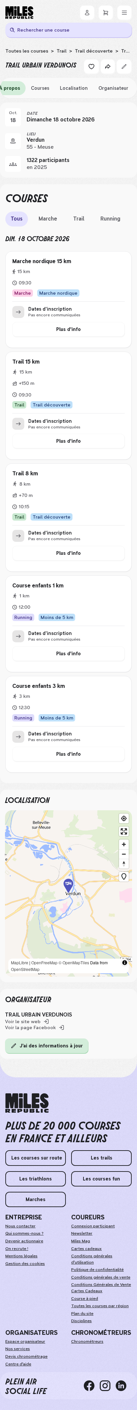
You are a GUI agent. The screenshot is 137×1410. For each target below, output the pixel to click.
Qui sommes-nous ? (24, 1233)
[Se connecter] (87, 12)
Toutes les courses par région (100, 1306)
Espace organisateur (25, 1341)
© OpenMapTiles (74, 962)
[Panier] (105, 12)
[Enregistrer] (91, 66)
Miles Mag (80, 1241)
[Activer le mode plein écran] (124, 831)
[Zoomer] (124, 844)
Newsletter (81, 1233)
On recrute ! (16, 1248)
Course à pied (84, 1298)
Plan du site (82, 1313)
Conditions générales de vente (100, 1277)
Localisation (74, 88)
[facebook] (92, 1385)
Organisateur (113, 88)
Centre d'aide (18, 1364)
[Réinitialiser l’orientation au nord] (124, 863)
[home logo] (27, 1103)
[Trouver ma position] (124, 818)
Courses (40, 88)
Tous (17, 219)
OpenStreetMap (25, 969)
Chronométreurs (87, 1341)
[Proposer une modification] (124, 66)
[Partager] (107, 66)
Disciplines (81, 1321)
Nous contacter (20, 1226)
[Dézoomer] (124, 854)
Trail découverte (94, 51)
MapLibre (19, 962)
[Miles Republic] (19, 12)
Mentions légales (21, 1256)
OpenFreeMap (44, 962)
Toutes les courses (26, 51)
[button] (68, 893)
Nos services (17, 1348)
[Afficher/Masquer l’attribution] (125, 963)
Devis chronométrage (26, 1356)
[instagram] (108, 1385)
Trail (62, 51)
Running (110, 219)
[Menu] (124, 12)
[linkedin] (124, 1385)
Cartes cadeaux (86, 1248)
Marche (48, 219)
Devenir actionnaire (24, 1241)
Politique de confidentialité (97, 1269)
